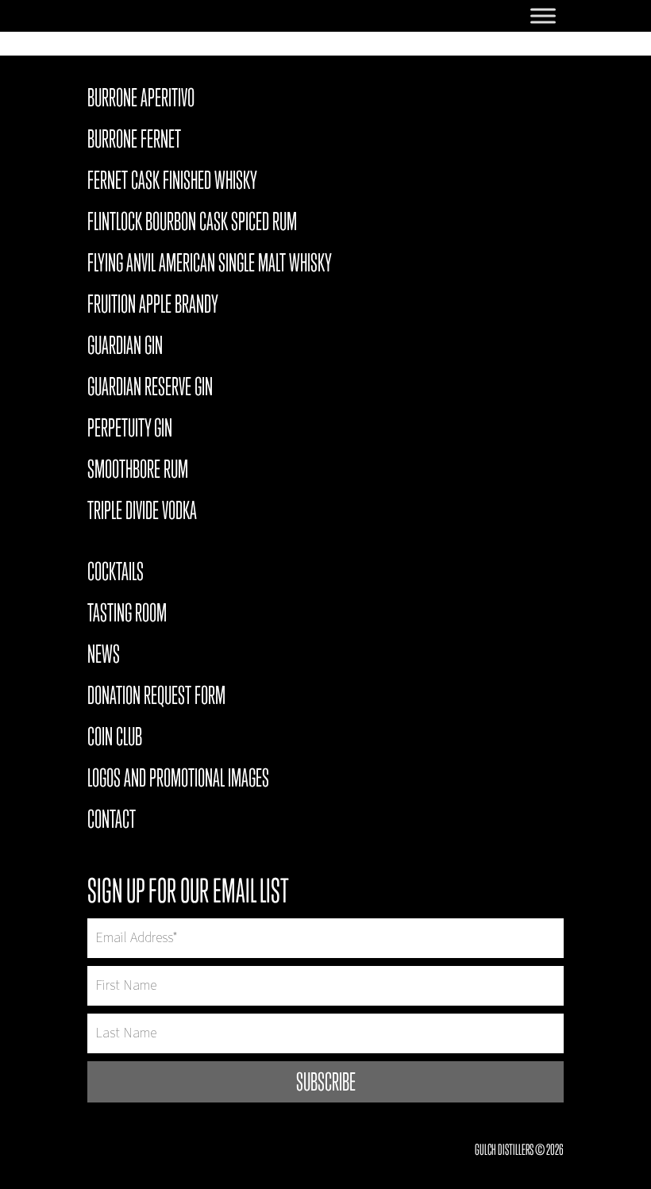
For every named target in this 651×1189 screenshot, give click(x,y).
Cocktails (115, 574)
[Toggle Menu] (543, 15)
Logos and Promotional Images (178, 780)
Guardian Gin (125, 348)
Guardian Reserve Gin (150, 389)
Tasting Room (127, 615)
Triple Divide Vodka (142, 513)
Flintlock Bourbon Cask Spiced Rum (192, 224)
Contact (111, 821)
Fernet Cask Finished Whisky (172, 182)
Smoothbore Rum (137, 471)
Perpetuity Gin (129, 430)
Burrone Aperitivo (141, 100)
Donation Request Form (156, 698)
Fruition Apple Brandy (152, 306)
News (103, 656)
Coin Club (114, 739)
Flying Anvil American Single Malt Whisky (209, 265)
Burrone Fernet (134, 141)
